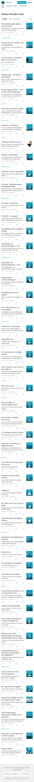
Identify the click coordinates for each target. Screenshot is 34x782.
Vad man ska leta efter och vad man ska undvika (12, 624)
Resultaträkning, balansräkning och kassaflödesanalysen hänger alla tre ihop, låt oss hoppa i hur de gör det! (12, 313)
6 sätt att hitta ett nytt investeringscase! (9, 673)
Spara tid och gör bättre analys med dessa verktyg (12, 703)
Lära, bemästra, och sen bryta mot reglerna (12, 368)
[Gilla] (2, 34)
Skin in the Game (7, 386)
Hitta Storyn (6, 552)
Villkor (27, 767)
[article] (17, 29)
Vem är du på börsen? (8, 62)
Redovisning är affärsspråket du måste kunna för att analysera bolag (12, 329)
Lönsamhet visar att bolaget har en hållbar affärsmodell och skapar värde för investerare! (12, 219)
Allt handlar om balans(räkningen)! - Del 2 (10, 245)
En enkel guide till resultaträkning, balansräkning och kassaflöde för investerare (11, 95)
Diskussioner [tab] (16, 19)
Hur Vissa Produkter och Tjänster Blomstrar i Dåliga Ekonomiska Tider (12, 596)
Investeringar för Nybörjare (11, 563)
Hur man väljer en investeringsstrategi (9, 404)
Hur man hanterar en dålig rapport (11, 353)
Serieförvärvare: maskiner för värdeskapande (12, 44)
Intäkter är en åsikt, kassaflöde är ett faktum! (12, 175)
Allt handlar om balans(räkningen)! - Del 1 (10, 264)
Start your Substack (12, 774)
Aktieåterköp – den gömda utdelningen (11, 76)
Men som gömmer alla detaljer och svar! (11, 298)
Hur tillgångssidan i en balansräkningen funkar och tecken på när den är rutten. (11, 268)
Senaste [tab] (4, 19)
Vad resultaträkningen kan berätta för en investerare (12, 283)
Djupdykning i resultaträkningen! (8, 279)
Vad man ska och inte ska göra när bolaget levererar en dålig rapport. (11, 357)
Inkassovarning (17, 769)
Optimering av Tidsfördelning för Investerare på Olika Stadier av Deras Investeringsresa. (12, 449)
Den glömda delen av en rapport (10, 294)
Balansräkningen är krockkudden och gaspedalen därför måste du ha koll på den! (12, 189)
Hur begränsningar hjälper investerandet (11, 25)
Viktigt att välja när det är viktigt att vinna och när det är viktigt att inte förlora (11, 739)
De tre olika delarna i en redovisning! (10, 309)
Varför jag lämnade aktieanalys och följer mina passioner (11, 715)
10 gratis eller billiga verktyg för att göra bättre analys (12, 699)
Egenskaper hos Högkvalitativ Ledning (12, 538)
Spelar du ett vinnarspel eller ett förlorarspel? (12, 735)
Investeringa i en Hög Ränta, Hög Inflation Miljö (11, 609)
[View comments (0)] (9, 34)
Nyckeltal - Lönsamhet (9, 216)
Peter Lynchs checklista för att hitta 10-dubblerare (11, 620)
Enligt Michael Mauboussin (9, 467)
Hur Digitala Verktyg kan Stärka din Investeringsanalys (11, 523)
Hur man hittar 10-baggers (11, 687)
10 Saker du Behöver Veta (9, 565)
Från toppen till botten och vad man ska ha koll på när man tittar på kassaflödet (12, 234)
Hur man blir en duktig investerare (9, 419)
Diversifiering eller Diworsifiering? (11, 435)
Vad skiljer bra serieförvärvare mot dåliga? (11, 48)
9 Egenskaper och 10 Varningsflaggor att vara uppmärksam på (12, 542)
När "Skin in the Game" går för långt (12, 504)
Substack (7, 778)
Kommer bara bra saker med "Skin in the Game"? (12, 389)
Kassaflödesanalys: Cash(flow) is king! (12, 230)
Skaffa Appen (26, 774)
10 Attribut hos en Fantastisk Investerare (12, 463)
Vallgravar (5, 490)
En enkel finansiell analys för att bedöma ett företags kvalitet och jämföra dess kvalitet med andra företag (11, 752)
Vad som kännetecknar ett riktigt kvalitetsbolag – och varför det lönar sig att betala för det (12, 112)
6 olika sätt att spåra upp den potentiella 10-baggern (10, 677)
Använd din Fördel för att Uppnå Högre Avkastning (11, 481)
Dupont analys (6, 749)
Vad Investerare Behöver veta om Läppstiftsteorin (12, 592)
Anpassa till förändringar (10, 606)
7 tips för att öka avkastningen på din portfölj (12, 641)
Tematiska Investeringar (10, 574)
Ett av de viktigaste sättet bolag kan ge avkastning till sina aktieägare (12, 128)
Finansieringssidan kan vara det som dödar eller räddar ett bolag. (12, 249)
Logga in (29, 2)
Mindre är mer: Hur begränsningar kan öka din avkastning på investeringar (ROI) (12, 636)
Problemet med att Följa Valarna (10, 477)
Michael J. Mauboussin (9, 155)
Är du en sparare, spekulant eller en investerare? (11, 59)
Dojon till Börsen (7, 339)
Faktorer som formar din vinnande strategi (11, 408)
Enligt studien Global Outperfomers (12, 689)
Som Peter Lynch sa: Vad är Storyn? (12, 554)
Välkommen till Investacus (11, 142)
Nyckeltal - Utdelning (9, 125)
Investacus (11, 32)
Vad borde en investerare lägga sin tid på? (10, 445)
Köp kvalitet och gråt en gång (12, 109)
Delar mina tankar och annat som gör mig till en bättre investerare (12, 145)
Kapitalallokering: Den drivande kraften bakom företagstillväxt (10, 653)
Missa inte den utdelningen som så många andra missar (11, 80)
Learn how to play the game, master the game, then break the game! (12, 372)
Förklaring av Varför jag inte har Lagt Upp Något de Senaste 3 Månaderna (12, 720)
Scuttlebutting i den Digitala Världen (11, 519)
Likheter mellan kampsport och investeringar (10, 342)
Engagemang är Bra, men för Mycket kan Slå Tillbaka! (12, 508)
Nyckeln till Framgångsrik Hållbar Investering (11, 493)
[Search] (31, 19)
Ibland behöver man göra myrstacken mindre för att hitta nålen (12, 29)
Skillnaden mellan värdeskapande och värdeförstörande (12, 658)
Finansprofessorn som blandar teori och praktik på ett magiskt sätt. (12, 158)
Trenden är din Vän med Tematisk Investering (11, 577)
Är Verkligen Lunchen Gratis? (12, 432)
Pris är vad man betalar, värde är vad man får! (12, 206)
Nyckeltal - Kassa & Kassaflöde (12, 172)
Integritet (22, 767)
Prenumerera (22, 2)
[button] (2, 6)
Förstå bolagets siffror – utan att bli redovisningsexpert (12, 91)
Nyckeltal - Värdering (9, 203)
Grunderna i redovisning (10, 326)
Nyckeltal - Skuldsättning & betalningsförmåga (11, 185)
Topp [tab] (10, 19)
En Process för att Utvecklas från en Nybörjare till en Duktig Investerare (12, 423)
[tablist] (11, 19)
